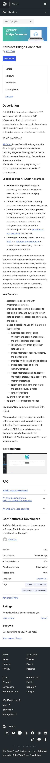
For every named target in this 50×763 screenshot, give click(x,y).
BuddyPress (10, 714)
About (6, 654)
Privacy (6, 668)
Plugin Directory (10, 12)
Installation (10, 82)
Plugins (29, 664)
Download (9, 58)
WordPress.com (12, 700)
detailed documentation (27, 241)
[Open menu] (45, 4)
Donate (31, 687)
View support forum (12, 638)
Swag (30, 691)
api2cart (29, 585)
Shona (12, 726)
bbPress (8, 709)
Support (9, 96)
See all (44, 618)
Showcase (31, 654)
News (5, 659)
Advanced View (10, 597)
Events (29, 682)
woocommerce (40, 585)
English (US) (42, 578)
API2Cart (10, 51)
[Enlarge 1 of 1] (43, 457)
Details (8, 68)
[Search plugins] (31, 21)
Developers (8, 687)
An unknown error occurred (16, 509)
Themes (30, 659)
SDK (9, 241)
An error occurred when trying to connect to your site (17, 499)
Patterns (30, 668)
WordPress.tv (11, 691)
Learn (5, 677)
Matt (6, 705)
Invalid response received (15, 490)
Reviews (9, 76)
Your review (8, 618)
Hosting (6, 664)
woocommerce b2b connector (34, 590)
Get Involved (32, 677)
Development (12, 89)
